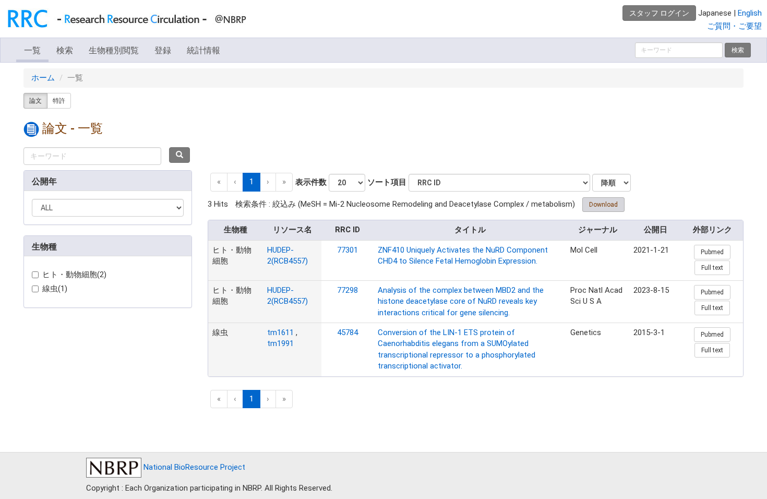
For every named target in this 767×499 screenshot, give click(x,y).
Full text (712, 267)
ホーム (43, 77)
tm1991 (280, 343)
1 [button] (251, 181)
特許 (59, 100)
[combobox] (92, 156)
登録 (162, 50)
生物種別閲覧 (114, 50)
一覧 (32, 50)
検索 (64, 50)
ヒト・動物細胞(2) (74, 274)
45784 (347, 332)
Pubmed (712, 252)
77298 (347, 290)
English (750, 13)
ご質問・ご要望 (734, 26)
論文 (35, 100)
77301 (347, 250)
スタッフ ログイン (659, 13)
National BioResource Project (193, 467)
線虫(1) (54, 288)
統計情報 (203, 50)
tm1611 (280, 332)
